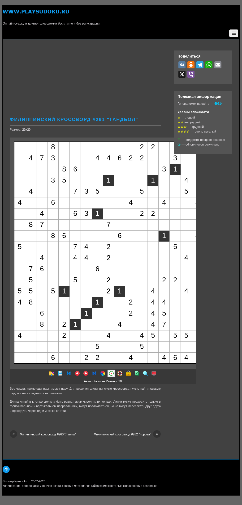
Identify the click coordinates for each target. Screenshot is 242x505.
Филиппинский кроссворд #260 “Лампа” (44, 434)
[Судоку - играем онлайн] (36, 14)
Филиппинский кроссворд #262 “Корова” (126, 434)
